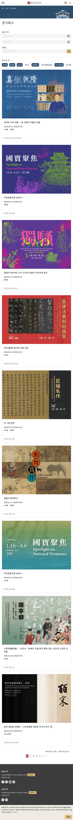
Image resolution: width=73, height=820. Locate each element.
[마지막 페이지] (45, 755)
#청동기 (35, 65)
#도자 (20, 65)
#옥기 (27, 65)
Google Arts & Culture (13, 782)
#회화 (12, 65)
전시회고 (13, 8)
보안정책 (14, 812)
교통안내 (30, 775)
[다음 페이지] (42, 755)
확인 (68, 817)
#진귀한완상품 (46, 65)
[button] (3, 3)
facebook (2, 782)
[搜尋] (70, 3)
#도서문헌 (59, 65)
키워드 (4, 47)
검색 (69, 51)
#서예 (5, 65)
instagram (6, 782)
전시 (7, 8)
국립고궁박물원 (34, 3)
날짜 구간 (5, 32)
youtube (10, 782)
